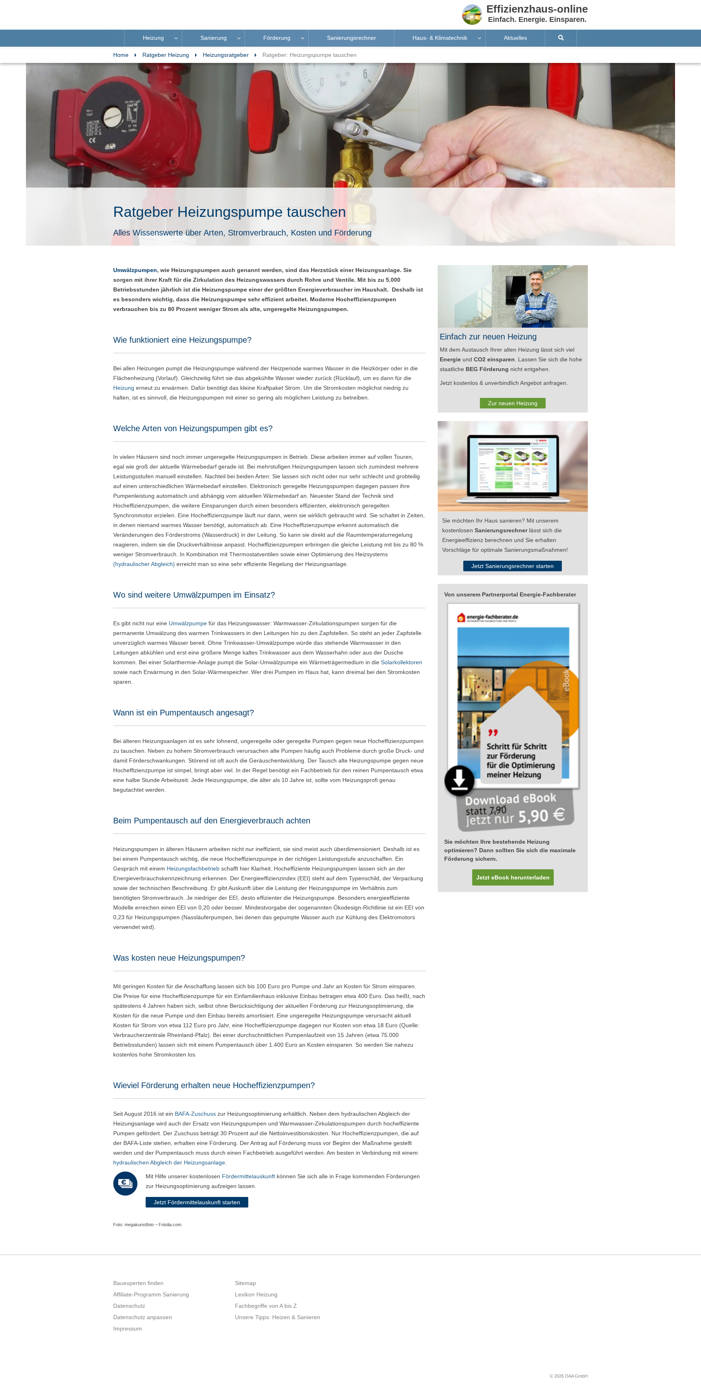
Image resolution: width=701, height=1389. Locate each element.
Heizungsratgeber (226, 55)
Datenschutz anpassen (142, 1317)
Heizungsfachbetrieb (193, 868)
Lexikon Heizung (256, 1294)
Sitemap (245, 1283)
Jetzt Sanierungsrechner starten (512, 566)
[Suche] (561, 38)
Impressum (127, 1328)
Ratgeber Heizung (165, 55)
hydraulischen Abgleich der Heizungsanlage (169, 1162)
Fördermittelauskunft (249, 1176)
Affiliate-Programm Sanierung (151, 1294)
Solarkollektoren (401, 662)
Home (121, 55)
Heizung (123, 388)
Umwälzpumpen (135, 270)
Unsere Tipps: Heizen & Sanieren (277, 1317)
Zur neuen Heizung (513, 403)
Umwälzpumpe (188, 623)
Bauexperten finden (138, 1283)
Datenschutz (129, 1306)
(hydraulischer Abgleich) (144, 564)
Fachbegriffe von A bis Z (266, 1306)
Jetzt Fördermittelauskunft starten (197, 1202)
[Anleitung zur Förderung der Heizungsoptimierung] (512, 718)
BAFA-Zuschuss (195, 1113)
